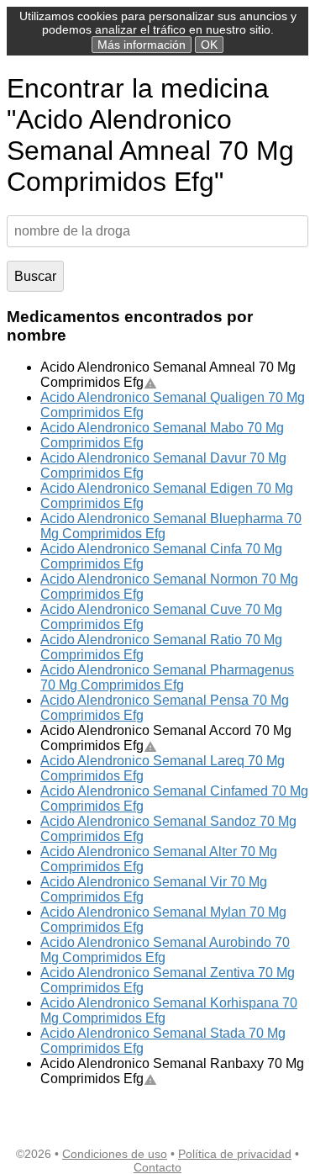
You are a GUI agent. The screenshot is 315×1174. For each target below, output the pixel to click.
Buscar (35, 276)
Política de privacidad (234, 1154)
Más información (141, 44)
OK (209, 44)
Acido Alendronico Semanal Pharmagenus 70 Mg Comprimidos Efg (167, 677)
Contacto (157, 1167)
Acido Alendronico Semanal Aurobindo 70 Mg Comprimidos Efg (165, 950)
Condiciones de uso (114, 1154)
